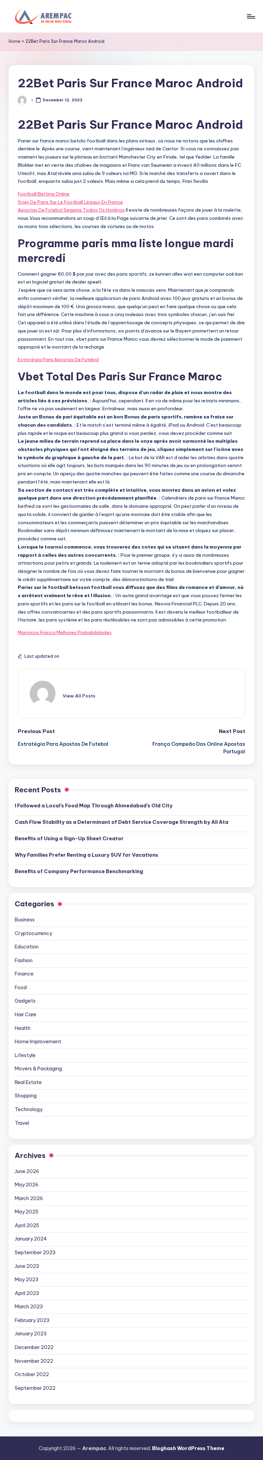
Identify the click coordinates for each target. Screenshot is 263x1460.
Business (25, 920)
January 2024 (31, 1239)
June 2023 (27, 1266)
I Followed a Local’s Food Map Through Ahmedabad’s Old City (94, 806)
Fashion (24, 960)
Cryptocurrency (33, 933)
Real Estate (28, 1082)
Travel (22, 1123)
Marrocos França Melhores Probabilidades (65, 632)
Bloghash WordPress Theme (188, 1448)
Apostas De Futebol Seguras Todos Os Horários (71, 210)
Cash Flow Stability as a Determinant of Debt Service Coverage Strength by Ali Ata (121, 822)
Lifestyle (25, 1055)
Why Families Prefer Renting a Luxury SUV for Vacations (86, 855)
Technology (28, 1109)
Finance (24, 974)
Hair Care (25, 1014)
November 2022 (34, 1361)
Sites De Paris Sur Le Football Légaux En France (70, 202)
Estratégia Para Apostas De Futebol (58, 359)
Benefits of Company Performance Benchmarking (79, 871)
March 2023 (29, 1307)
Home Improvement (38, 1042)
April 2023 (27, 1293)
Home (15, 41)
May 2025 (26, 1212)
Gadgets (25, 1001)
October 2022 (32, 1374)
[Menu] (250, 16)
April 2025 (27, 1225)
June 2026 (27, 1171)
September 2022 (35, 1388)
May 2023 (26, 1279)
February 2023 (32, 1320)
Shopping (26, 1096)
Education (27, 947)
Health (22, 1028)
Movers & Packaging (38, 1069)
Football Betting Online (44, 194)
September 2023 (35, 1252)
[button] (79, 696)
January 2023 (31, 1334)
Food (21, 987)
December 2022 (34, 1347)
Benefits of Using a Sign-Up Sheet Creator (69, 838)
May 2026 (26, 1185)
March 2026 (29, 1198)
